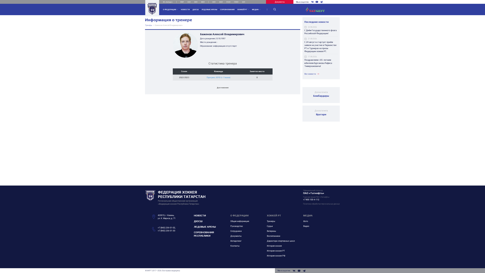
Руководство (236, 226)
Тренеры (148, 25)
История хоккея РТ (276, 251)
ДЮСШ (198, 221)
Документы (280, 2)
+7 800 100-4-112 (311, 199)
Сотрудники (236, 231)
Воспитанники (273, 236)
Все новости (310, 74)
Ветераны (271, 231)
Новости (200, 215)
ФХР (182, 2)
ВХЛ (195, 2)
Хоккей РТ (274, 215)
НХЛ (213, 2)
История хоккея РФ (276, 256)
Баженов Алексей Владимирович (169, 25)
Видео (306, 226)
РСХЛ (228, 2)
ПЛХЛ (236, 2)
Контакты (235, 246)
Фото (305, 221)
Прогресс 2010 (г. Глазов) (218, 77)
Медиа (308, 215)
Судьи (270, 226)
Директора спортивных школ (281, 241)
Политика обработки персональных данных (321, 204)
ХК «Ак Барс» (168, 2)
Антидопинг (235, 241)
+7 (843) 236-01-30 (166, 231)
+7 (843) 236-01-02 (166, 227)
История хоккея (274, 246)
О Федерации (239, 215)
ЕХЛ (243, 2)
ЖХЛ (221, 2)
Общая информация (239, 221)
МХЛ (203, 2)
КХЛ (189, 2)
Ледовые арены (205, 226)
